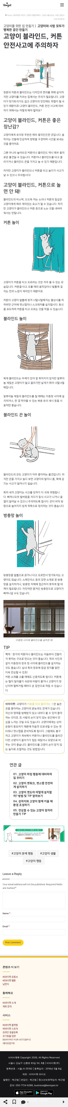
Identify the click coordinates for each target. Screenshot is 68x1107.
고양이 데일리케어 (33, 15)
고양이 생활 (49, 853)
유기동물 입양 (9, 1036)
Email (6, 926)
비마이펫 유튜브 (10, 977)
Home (9, 15)
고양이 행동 (34, 861)
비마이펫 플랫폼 (10, 1025)
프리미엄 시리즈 (19, 15)
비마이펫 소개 (9, 1002)
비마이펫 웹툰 (9, 980)
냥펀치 (6, 984)
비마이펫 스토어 (10, 1028)
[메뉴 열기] (62, 5)
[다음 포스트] (64, 1102)
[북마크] (14, 1102)
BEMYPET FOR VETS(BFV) (17, 1039)
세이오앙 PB (9, 1043)
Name (6, 913)
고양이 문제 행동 (23, 853)
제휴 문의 (7, 1006)
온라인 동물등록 (10, 1032)
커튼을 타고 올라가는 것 (40, 704)
